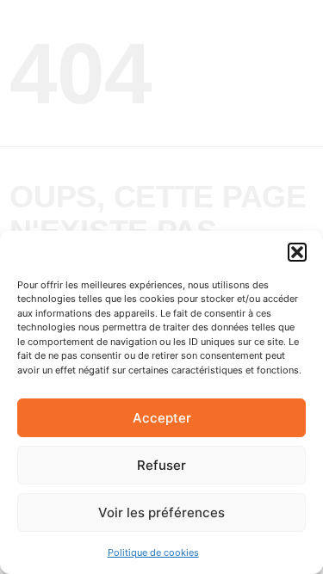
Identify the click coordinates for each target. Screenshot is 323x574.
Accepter (162, 418)
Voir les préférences (161, 512)
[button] (297, 252)
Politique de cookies (153, 552)
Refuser (161, 465)
